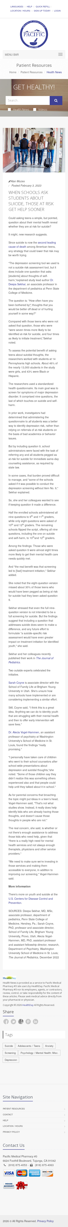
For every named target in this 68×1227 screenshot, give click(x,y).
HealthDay (27, 1005)
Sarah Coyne (16, 682)
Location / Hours (20, 10)
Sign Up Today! (42, 10)
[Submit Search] (56, 100)
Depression (11, 1060)
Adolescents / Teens (29, 1046)
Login (57, 10)
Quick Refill (43, 6)
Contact (8, 1114)
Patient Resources (31, 72)
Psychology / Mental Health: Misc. (39, 1053)
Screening (10, 1053)
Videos (42, 109)
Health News (21, 109)
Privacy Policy (11, 1131)
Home (12, 72)
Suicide (9, 1046)
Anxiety (49, 1046)
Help (29, 6)
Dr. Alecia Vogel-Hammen (23, 732)
